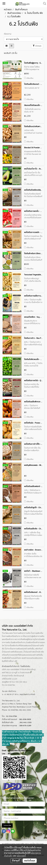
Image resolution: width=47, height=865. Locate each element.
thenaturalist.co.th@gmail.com (19, 750)
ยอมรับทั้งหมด (29, 860)
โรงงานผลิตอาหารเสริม (22, 633)
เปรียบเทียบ (29, 78)
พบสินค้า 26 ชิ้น (10, 53)
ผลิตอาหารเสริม (38, 636)
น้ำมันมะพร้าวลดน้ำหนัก (31, 652)
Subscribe (7, 825)
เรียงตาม (8, 33)
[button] (43, 3)
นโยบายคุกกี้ (21, 855)
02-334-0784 (11, 716)
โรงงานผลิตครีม (37, 633)
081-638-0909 (25, 719)
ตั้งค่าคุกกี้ (16, 860)
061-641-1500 (25, 722)
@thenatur (12, 753)
